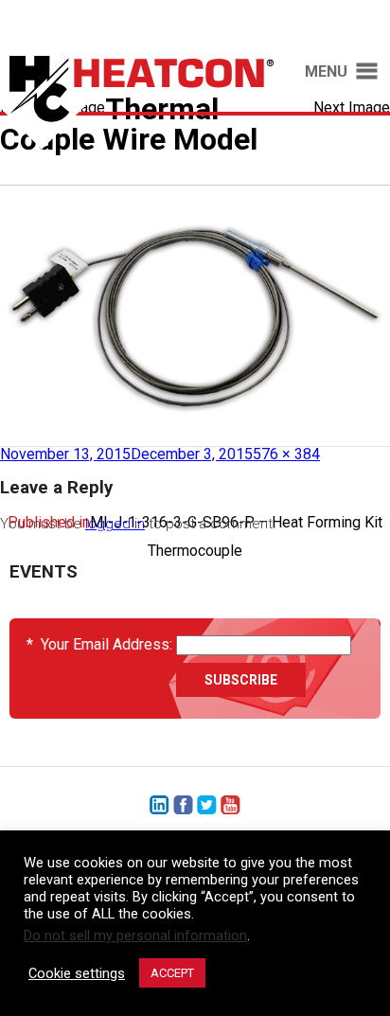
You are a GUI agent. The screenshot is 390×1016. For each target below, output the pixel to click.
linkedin (159, 805)
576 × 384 (286, 454)
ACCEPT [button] (172, 973)
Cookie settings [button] (76, 973)
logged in (115, 523)
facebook (183, 805)
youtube (230, 805)
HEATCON (137, 102)
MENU (326, 72)
